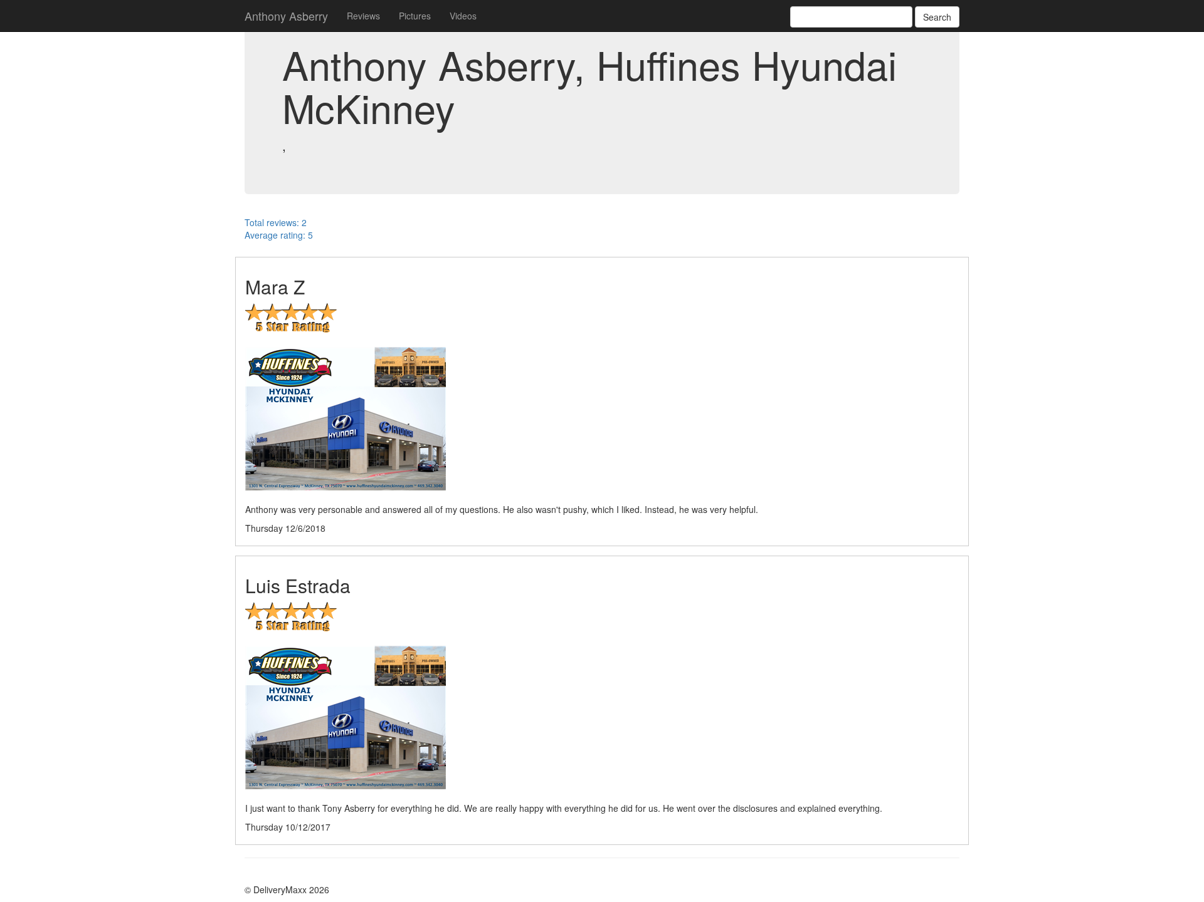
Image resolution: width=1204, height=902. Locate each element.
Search (937, 17)
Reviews (363, 15)
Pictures (415, 15)
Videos (463, 15)
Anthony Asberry (286, 16)
